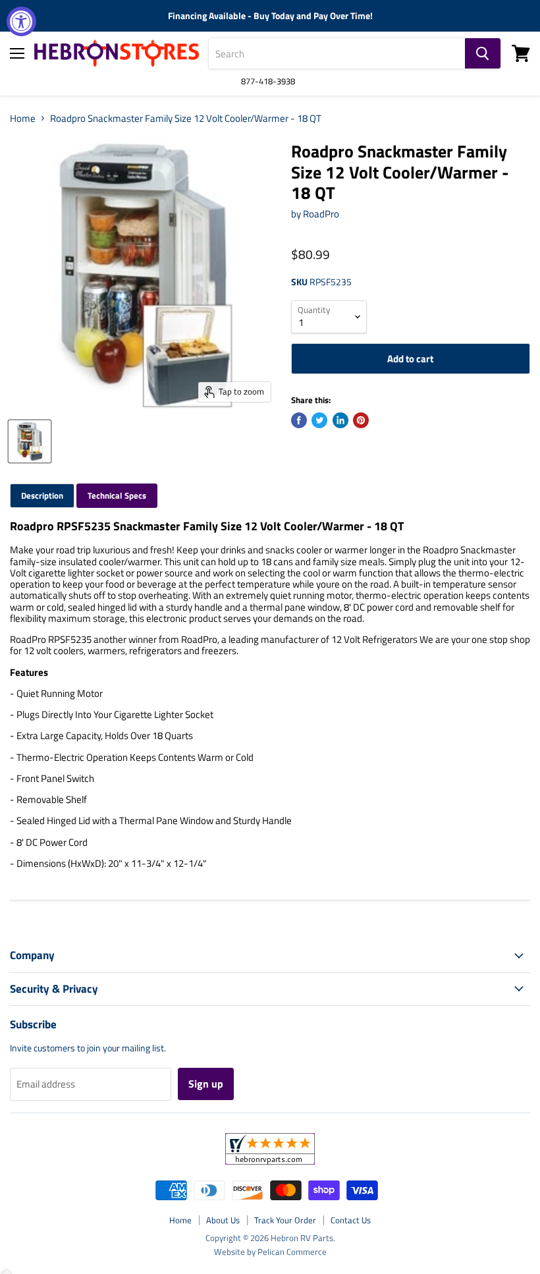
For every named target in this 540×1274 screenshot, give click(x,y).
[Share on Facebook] (299, 420)
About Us (223, 1220)
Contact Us (351, 1220)
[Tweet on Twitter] (319, 420)
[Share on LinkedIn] (340, 420)
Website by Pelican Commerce (270, 1251)
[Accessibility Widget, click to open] (21, 21)
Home (23, 118)
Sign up (205, 1084)
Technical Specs (117, 495)
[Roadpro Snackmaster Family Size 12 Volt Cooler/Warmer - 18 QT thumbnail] (30, 441)
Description (42, 495)
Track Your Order (285, 1220)
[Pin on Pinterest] (361, 420)
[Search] (482, 53)
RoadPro (321, 213)
